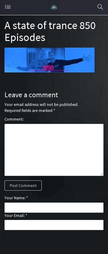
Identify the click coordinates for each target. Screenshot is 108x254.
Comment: (13, 119)
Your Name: (14, 197)
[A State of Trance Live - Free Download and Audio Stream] (54, 7)
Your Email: (14, 215)
